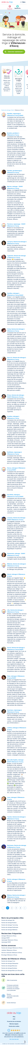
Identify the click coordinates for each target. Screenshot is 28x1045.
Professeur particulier (13, 985)
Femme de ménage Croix (8, 961)
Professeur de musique (13, 988)
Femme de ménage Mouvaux (9, 966)
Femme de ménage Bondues (9, 968)
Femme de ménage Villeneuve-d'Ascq (11, 948)
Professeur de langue (12, 987)
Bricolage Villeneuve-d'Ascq (9, 955)
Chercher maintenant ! (15, 52)
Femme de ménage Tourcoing (9, 925)
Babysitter (9, 997)
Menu (23, 2)
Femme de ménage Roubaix (9, 922)
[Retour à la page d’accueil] (7, 2)
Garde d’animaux (11, 1002)
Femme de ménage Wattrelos (9, 929)
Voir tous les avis (14, 1039)
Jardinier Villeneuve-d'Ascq (9, 950)
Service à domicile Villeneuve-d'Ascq (11, 952)
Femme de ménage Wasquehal (9, 963)
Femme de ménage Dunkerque (9, 927)
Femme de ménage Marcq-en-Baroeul (11, 970)
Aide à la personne (12, 980)
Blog (14, 1016)
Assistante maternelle (13, 996)
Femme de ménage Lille (7, 920)
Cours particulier (11, 990)
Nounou (9, 994)
